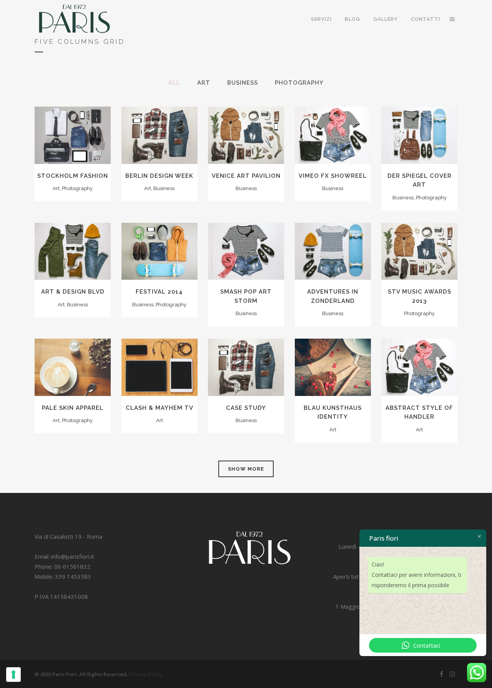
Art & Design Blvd (73, 291)
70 (74, 374)
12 (335, 142)
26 (75, 258)
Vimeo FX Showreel (333, 175)
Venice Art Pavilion (246, 175)
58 (421, 258)
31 (247, 142)
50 (161, 374)
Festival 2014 (159, 291)
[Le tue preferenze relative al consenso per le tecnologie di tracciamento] (13, 674)
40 (334, 258)
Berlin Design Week (159, 175)
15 (161, 258)
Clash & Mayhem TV (159, 407)
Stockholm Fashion (72, 175)
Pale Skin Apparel (72, 407)
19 (421, 142)
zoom (56, 127)
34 (161, 142)
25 (248, 258)
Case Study (246, 407)
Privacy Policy (146, 674)
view (90, 127)
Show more (246, 469)
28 (75, 142)
